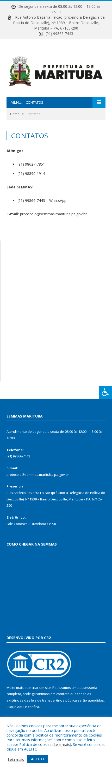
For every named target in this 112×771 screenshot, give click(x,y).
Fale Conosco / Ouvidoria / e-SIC (32, 523)
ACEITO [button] (37, 758)
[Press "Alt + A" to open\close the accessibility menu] (105, 392)
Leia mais (62, 744)
